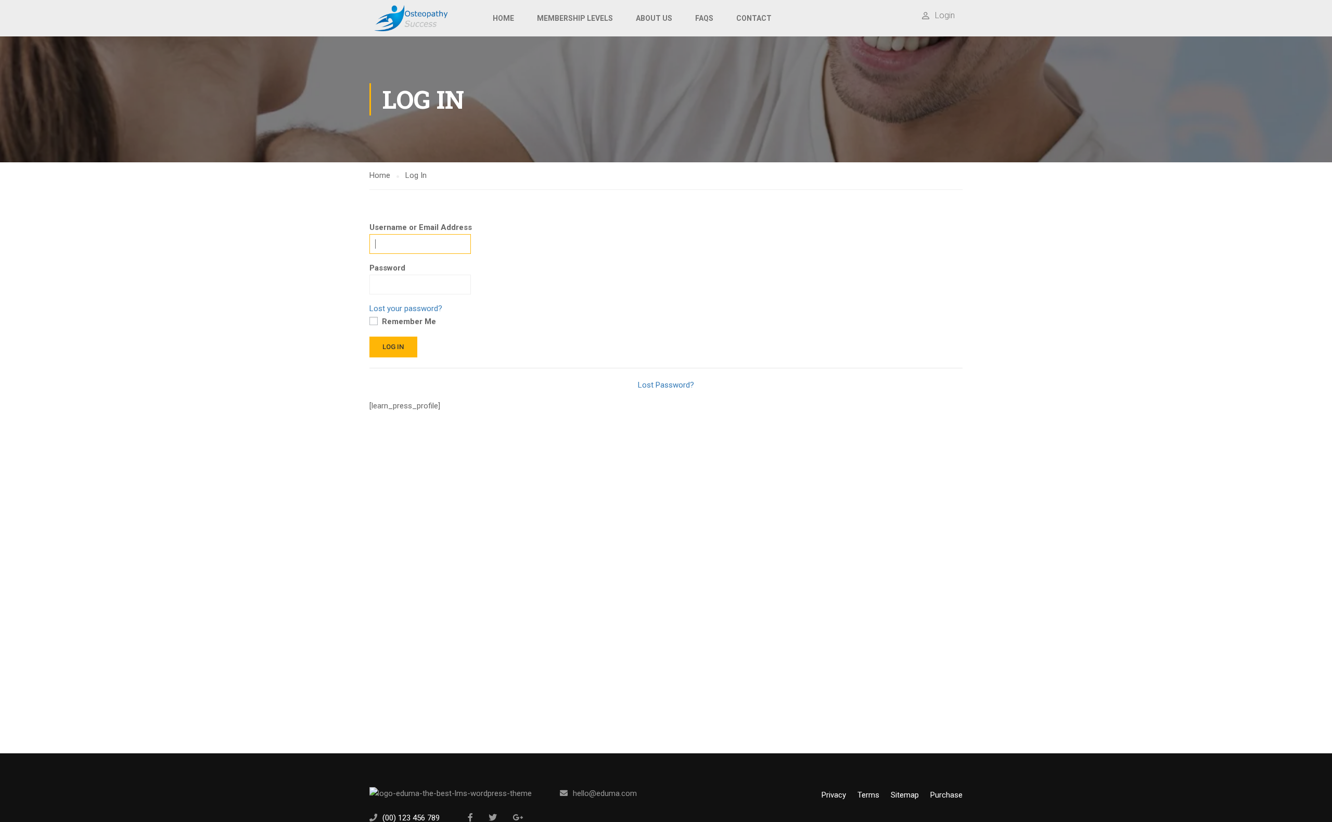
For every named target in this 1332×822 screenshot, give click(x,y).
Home (503, 18)
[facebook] (470, 817)
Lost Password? (666, 385)
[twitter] (493, 817)
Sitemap (905, 795)
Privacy (834, 795)
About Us (654, 18)
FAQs (704, 18)
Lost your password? (405, 308)
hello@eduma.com (605, 793)
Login (945, 15)
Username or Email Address (420, 227)
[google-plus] (518, 817)
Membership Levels (575, 18)
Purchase (946, 795)
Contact (754, 18)
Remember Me (408, 321)
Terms (868, 795)
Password (387, 268)
